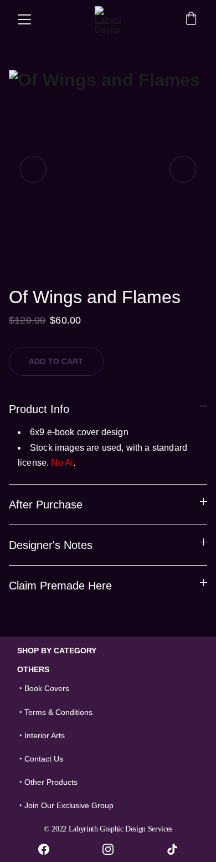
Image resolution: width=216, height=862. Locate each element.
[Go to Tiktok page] (172, 849)
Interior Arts (44, 735)
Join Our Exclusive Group (69, 805)
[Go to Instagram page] (113, 849)
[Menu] (24, 19)
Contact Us (43, 758)
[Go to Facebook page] (49, 849)
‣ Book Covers (43, 688)
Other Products (51, 782)
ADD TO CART (56, 361)
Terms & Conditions (58, 712)
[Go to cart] (191, 19)
